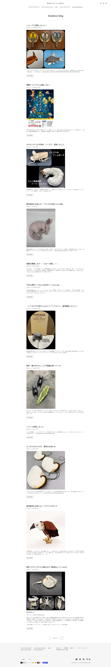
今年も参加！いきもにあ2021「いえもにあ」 (43, 285)
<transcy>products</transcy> (40, 648)
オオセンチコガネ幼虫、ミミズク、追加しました (45, 144)
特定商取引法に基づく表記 (62, 649)
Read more (30, 75)
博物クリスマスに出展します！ (38, 85)
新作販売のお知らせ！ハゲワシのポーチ (41, 506)
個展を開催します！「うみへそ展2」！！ (42, 264)
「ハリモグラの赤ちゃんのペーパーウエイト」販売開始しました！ (52, 306)
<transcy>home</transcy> (26, 648)
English (23, 659)
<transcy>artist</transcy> (25, 649)
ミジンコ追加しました (35, 427)
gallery (49, 648)
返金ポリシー (73, 648)
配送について (59, 648)
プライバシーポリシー (82, 648)
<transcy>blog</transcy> (38, 649)
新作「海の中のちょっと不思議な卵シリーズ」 (44, 366)
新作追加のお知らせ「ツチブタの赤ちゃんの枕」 (45, 204)
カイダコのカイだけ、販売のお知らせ (41, 446)
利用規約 (66, 648)
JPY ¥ (30, 659)
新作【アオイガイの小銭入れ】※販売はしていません (46, 567)
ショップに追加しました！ (36, 25)
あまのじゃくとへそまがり (55, 3)
